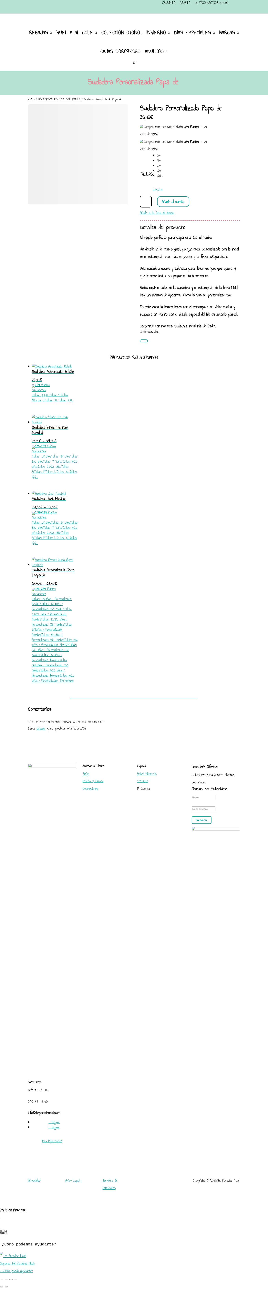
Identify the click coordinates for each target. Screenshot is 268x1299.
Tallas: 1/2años (41, 456)
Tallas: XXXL (40, 395)
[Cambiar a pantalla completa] (6, 1279)
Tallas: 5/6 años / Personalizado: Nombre (54, 642)
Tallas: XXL (65, 400)
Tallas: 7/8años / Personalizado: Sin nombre (50, 665)
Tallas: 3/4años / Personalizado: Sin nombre (48, 637)
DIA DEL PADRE (70, 99)
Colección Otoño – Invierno (133, 32)
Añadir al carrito (173, 201)
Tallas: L (39, 400)
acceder (41, 728)
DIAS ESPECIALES (192, 32)
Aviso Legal (72, 1180)
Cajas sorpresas (120, 51)
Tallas (146, 174)
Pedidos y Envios (93, 781)
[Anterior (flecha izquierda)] (1, 1286)
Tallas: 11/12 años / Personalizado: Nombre (52, 614)
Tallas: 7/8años (52, 461)
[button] (134, 1259)
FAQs (86, 773)
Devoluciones (90, 788)
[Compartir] (11, 1279)
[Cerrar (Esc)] (15, 1279)
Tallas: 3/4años (60, 456)
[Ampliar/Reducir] (1, 1279)
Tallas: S (54, 395)
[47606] (144, 340)
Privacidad (34, 1180)
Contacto (142, 781)
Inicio (30, 99)
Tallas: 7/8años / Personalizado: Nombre (47, 657)
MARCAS (227, 32)
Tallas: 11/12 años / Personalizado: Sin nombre (49, 622)
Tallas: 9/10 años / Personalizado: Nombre (48, 673)
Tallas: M (39, 471)
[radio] (160, 155)
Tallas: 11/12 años (49, 466)
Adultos (154, 51)
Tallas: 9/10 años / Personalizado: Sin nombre (53, 678)
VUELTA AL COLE (74, 32)
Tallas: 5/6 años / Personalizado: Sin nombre (54, 650)
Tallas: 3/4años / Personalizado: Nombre (52, 629)
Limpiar (158, 189)
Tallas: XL (51, 400)
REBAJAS (38, 32)
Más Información (52, 1141)
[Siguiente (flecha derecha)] (6, 1286)
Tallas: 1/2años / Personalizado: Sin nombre (48, 606)
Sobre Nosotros (147, 773)
